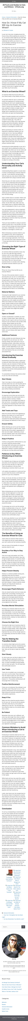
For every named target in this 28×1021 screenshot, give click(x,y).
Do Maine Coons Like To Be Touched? (9, 889)
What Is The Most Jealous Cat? (10, 991)
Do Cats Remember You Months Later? (14, 919)
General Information (11, 17)
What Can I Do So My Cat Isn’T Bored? (17, 896)
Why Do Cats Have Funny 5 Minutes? (11, 984)
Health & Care (5, 1009)
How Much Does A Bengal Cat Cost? (17, 881)
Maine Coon (5, 1011)
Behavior (4, 1002)
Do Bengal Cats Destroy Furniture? (11, 982)
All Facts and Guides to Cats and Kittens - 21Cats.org (14, 6)
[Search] (23, 926)
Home (3, 17)
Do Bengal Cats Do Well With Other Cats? (9, 905)
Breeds (4, 1004)
